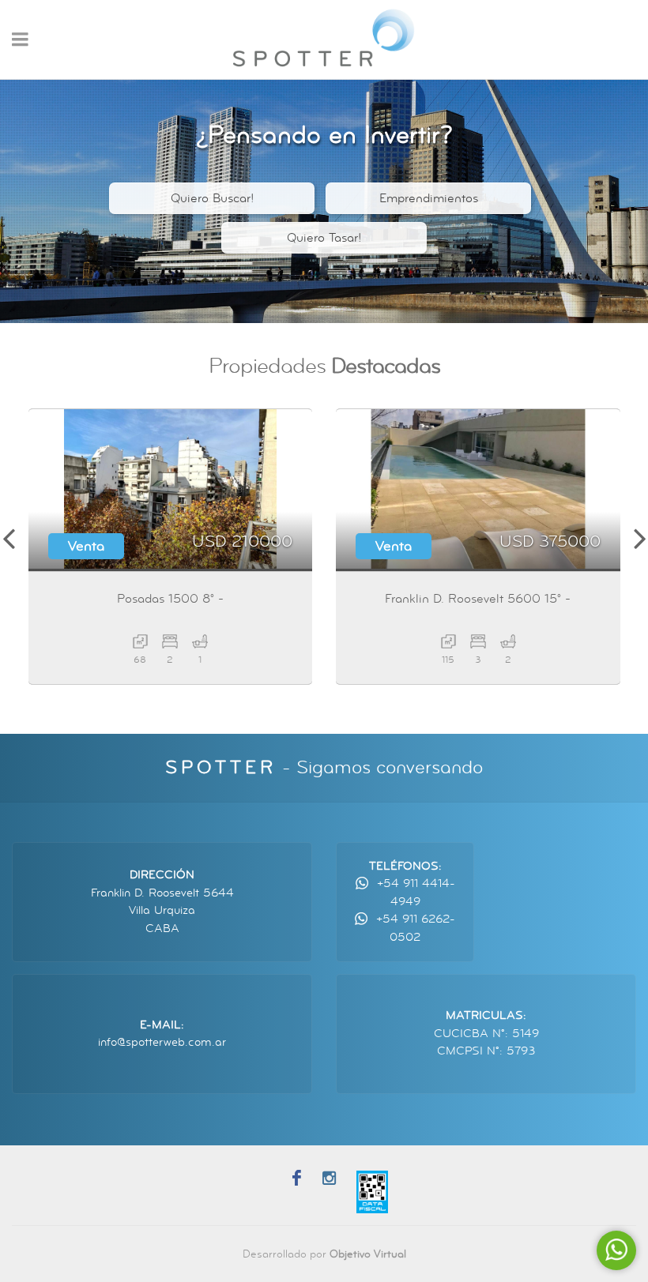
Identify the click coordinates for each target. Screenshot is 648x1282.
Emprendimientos (428, 198)
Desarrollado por (324, 1254)
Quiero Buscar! (212, 198)
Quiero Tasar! (324, 238)
